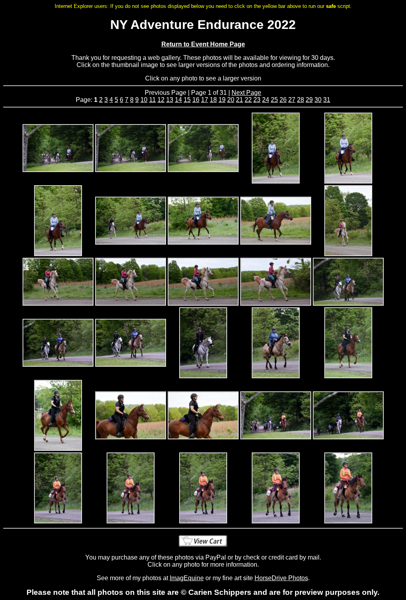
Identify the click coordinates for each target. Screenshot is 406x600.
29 (309, 99)
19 (222, 99)
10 (143, 99)
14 (178, 99)
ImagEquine (187, 578)
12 (161, 99)
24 (265, 99)
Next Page (246, 92)
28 (300, 99)
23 (256, 99)
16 (195, 99)
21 (239, 99)
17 (204, 99)
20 (230, 99)
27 (291, 99)
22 (248, 99)
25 (274, 99)
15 (187, 99)
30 (318, 99)
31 (326, 99)
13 (169, 99)
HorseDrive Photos (281, 578)
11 (152, 99)
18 (213, 99)
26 (283, 99)
